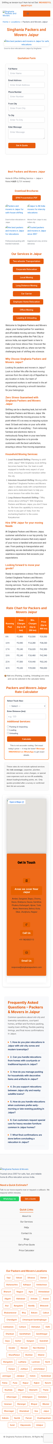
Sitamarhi (33, 1390)
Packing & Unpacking (18, 727)
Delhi (48, 1327)
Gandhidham (25, 1334)
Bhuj (24, 1312)
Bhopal (34, 1404)
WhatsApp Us (9, 1199)
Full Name (12, 69)
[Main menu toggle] (36, 14)
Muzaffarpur (14, 1355)
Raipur (25, 1383)
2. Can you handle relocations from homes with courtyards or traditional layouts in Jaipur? (24, 1061)
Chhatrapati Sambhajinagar (34, 1319)
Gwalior (12, 1348)
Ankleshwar (41, 1284)
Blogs (26, 1239)
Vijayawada (25, 1425)
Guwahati (44, 1341)
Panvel (29, 1418)
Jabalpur (20, 1376)
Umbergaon (27, 1397)
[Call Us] (26, 924)
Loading (12, 730)
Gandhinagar (41, 1334)
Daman (43, 1277)
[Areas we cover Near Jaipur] (26, 880)
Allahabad (20, 1298)
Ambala (34, 1298)
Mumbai (28, 1355)
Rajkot (36, 1383)
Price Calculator (26, 1250)
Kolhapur (27, 1284)
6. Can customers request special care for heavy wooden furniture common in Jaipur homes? (26, 1124)
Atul (6, 1305)
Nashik (17, 1418)
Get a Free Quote (26, 1244)
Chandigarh (12, 1319)
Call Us (27, 933)
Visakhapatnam (44, 1418)
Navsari (24, 1348)
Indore (32, 1376)
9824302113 (45, 2)
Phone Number (15, 92)
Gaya (7, 1341)
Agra (31, 1291)
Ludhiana (22, 1362)
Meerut (41, 1355)
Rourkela (8, 1390)
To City (11, 115)
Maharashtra (12, 1284)
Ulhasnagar (11, 1397)
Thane (45, 1390)
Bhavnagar (9, 1411)
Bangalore (18, 1305)
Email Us (27, 960)
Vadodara (42, 1397)
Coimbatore (8, 1327)
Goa (36, 1411)
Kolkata (5, 1418)
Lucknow (36, 1362)
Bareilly (31, 1305)
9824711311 (26, 5)
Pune (15, 1383)
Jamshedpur (39, 1369)
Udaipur (39, 1425)
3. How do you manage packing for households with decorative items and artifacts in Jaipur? (25, 1075)
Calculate (26, 739)
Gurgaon (30, 1341)
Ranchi (48, 1383)
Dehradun (35, 1327)
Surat (12, 1425)
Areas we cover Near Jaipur (26, 890)
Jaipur (46, 1411)
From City (12, 104)
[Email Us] (26, 952)
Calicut (46, 1312)
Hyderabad (46, 1376)
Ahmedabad (43, 1291)
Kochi (47, 1362)
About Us (26, 1216)
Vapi (8, 1277)
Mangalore (8, 1362)
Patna (4, 1383)
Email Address (14, 80)
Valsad (19, 1277)
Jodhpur (24, 1369)
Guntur (18, 1341)
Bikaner (46, 1404)
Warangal (21, 1404)
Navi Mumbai (39, 1348)
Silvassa (31, 1277)
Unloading (13, 733)
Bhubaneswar (10, 1312)
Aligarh (7, 1298)
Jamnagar (6, 1376)
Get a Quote (30, 1199)
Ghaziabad (24, 1411)
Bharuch (7, 1291)
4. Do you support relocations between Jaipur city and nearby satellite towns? (24, 1090)
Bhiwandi (44, 1305)
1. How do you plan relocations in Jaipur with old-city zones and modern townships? (26, 1046)
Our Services (26, 1221)
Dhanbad (10, 1334)
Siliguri (21, 1390)
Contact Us (26, 1233)
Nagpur (19, 1291)
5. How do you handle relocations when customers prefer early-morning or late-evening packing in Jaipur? (26, 1107)
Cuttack (22, 1327)
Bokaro (34, 1312)
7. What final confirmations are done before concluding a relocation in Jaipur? (25, 1138)
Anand (46, 1298)
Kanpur (12, 1369)
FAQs (26, 1227)
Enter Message (15, 127)
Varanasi (8, 1404)
